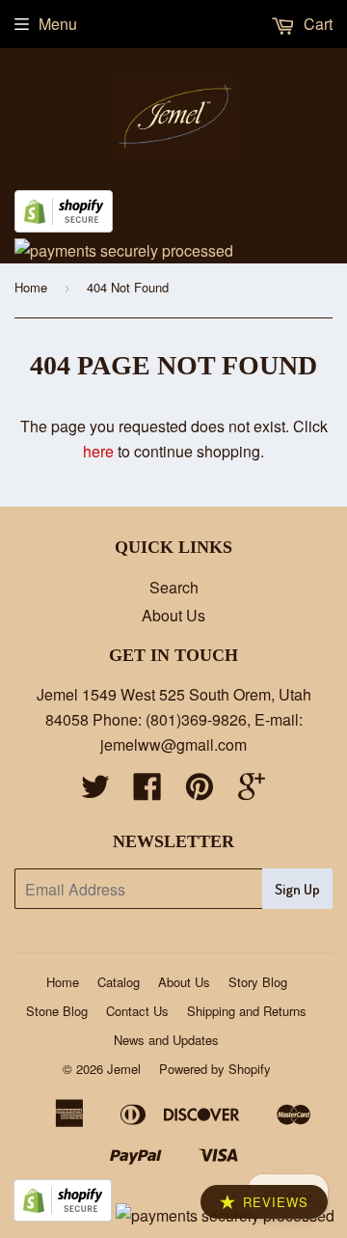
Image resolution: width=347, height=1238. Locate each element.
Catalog (118, 982)
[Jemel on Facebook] (147, 792)
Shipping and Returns (247, 1011)
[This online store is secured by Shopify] (63, 226)
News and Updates (166, 1040)
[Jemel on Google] (251, 792)
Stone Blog (57, 1011)
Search (174, 587)
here (98, 451)
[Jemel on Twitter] (95, 792)
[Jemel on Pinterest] (199, 792)
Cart (316, 24)
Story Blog (257, 982)
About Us (173, 615)
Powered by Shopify (215, 1068)
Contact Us (137, 1011)
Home (30, 287)
